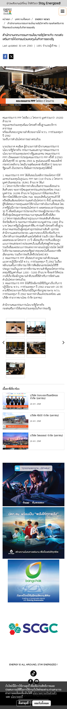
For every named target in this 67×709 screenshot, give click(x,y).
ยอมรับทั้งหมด (41, 703)
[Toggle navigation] (62, 11)
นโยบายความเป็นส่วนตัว (45, 693)
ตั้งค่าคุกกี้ (23, 703)
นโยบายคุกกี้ (17, 696)
